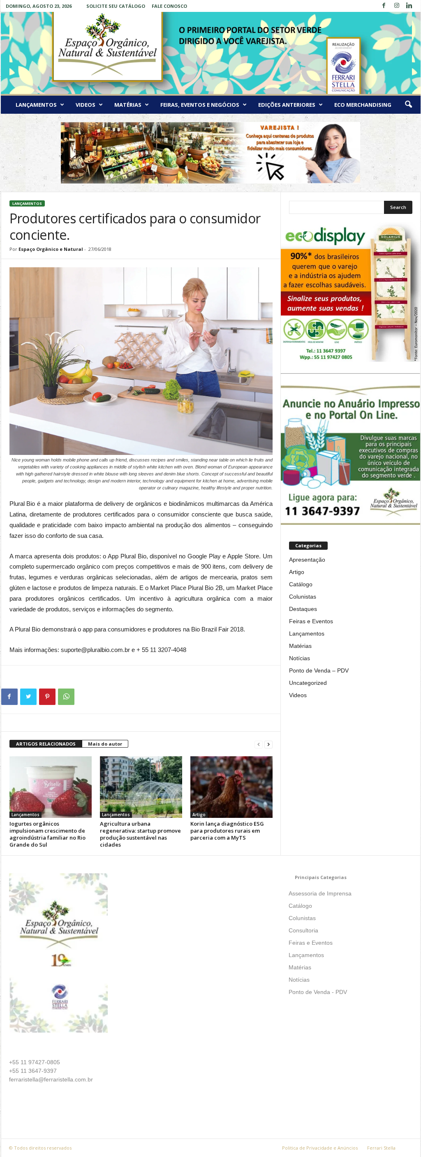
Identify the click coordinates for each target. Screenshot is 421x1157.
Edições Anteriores (286, 104)
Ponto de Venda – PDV (319, 670)
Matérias (127, 104)
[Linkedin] (409, 6)
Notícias (299, 658)
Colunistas (302, 596)
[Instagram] (397, 6)
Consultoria (303, 930)
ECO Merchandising (362, 104)
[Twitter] (28, 697)
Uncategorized (308, 683)
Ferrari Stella (381, 1148)
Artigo (199, 814)
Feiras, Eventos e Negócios (199, 104)
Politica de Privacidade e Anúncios (320, 1148)
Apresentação (307, 559)
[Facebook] (384, 6)
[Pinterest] (47, 697)
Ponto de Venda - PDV (318, 992)
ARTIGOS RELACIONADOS (46, 744)
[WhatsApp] (66, 697)
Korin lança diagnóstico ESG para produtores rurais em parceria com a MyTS (227, 830)
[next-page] (268, 744)
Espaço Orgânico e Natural (51, 249)
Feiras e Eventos (311, 621)
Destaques (303, 609)
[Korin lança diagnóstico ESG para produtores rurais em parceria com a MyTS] (231, 787)
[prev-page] (258, 744)
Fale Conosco (169, 6)
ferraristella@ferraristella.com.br (51, 1079)
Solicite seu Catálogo (115, 6)
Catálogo (300, 584)
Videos (85, 104)
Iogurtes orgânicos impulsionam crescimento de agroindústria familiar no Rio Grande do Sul (47, 834)
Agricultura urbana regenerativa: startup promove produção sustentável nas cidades (140, 834)
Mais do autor (105, 744)
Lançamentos (36, 104)
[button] (408, 105)
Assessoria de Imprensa (320, 893)
